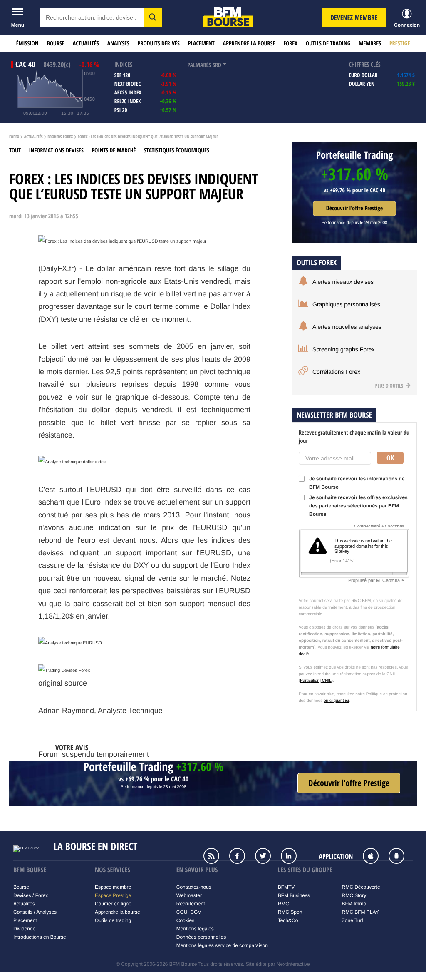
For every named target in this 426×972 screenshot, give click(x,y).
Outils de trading (328, 43)
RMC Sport (290, 912)
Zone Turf (352, 920)
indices (123, 65)
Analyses (118, 43)
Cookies (185, 920)
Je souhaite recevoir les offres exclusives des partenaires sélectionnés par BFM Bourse (358, 506)
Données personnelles (201, 937)
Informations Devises (56, 150)
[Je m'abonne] (348, 783)
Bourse (55, 43)
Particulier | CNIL (315, 681)
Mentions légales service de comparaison (222, 945)
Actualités (86, 43)
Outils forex (317, 262)
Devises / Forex (30, 895)
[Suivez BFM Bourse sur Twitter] (267, 856)
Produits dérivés (159, 43)
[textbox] (92, 17)
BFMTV (286, 887)
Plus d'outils (389, 385)
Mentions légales (195, 929)
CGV (195, 912)
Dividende (24, 929)
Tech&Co (288, 920)
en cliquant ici (336, 701)
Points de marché (114, 150)
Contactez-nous (193, 887)
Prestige (399, 43)
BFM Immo (354, 904)
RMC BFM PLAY (360, 912)
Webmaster (189, 895)
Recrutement (190, 904)
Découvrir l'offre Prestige (354, 208)
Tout (15, 150)
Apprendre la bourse (249, 43)
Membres (370, 43)
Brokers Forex (60, 137)
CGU (182, 912)
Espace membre (113, 887)
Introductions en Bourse (39, 937)
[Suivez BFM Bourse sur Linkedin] (293, 856)
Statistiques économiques (176, 150)
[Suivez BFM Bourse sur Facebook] (241, 856)
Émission (27, 43)
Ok (390, 457)
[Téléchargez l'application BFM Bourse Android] (401, 856)
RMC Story (354, 895)
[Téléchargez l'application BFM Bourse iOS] (375, 856)
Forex (290, 43)
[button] (153, 17)
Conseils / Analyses (35, 912)
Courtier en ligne (113, 904)
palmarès (199, 65)
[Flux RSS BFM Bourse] (215, 856)
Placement (201, 43)
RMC (283, 904)
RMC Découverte (361, 887)
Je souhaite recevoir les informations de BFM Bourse (356, 483)
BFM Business (294, 895)
